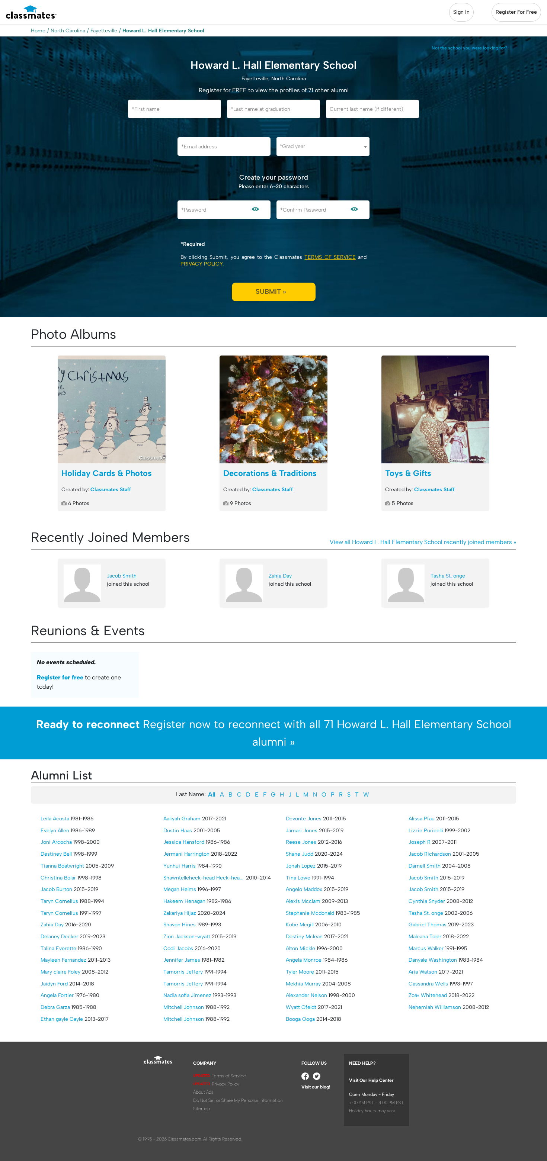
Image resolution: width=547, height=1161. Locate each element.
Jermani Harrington (186, 854)
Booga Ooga (300, 1019)
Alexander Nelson (306, 995)
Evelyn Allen (55, 830)
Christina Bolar (58, 878)
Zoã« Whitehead (428, 995)
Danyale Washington (433, 960)
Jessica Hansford (183, 842)
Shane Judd (299, 854)
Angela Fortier (57, 995)
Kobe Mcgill (300, 925)
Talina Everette (58, 948)
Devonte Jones (304, 819)
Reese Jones (301, 842)
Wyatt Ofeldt (301, 1007)
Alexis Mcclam (303, 901)
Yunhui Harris (179, 866)
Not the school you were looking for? (470, 48)
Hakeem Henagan (184, 901)
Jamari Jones (301, 830)
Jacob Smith (122, 576)
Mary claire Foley (60, 972)
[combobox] (323, 146)
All (211, 794)
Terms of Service (329, 257)
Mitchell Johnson (183, 1007)
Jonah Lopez (301, 866)
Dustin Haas (177, 830)
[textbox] (323, 146)
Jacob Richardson (430, 854)
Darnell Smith (425, 866)
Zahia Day (280, 576)
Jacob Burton (56, 889)
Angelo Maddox (304, 889)
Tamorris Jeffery (183, 972)
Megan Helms (179, 889)
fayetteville (103, 31)
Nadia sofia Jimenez (187, 995)
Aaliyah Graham (182, 819)
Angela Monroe (304, 960)
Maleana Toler (425, 936)
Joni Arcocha (56, 842)
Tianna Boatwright (62, 866)
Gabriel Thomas (428, 925)
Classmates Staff (110, 489)
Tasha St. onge (448, 576)
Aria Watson (423, 972)
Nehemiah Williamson (435, 1007)
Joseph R (420, 842)
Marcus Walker (426, 948)
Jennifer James (181, 960)
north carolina (68, 31)
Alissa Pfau (422, 819)
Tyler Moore (300, 972)
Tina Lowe (298, 878)
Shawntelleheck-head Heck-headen (203, 878)
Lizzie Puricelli (426, 830)
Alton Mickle (300, 948)
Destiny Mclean (304, 936)
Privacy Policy (201, 264)
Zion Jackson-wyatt (186, 936)
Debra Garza (55, 1007)
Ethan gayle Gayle (62, 1019)
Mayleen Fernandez (63, 960)
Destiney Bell (56, 854)
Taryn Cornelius (59, 901)
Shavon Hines (179, 925)
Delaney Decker (59, 936)
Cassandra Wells (428, 984)
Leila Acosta (55, 819)
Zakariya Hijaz (179, 913)
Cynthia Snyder (427, 901)
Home (38, 31)
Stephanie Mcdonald (310, 913)
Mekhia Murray (303, 984)
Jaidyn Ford (54, 984)
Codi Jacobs (178, 948)
